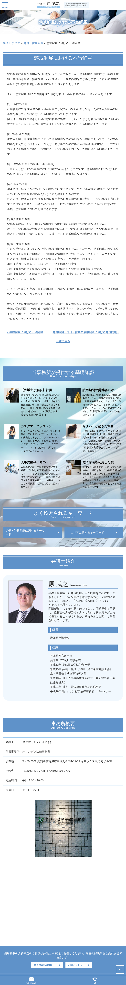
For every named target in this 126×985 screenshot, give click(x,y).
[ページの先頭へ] (120, 969)
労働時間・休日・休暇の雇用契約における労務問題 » (86, 332)
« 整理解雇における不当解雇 (25, 332)
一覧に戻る (63, 341)
